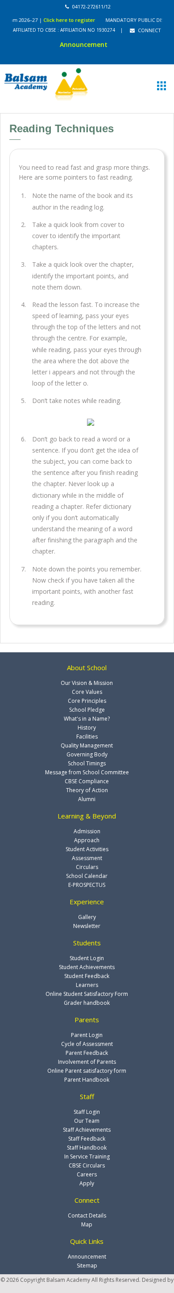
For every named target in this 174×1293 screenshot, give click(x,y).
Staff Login (87, 1112)
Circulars (87, 867)
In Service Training (87, 1156)
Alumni (86, 799)
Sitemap (87, 1265)
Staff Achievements (87, 1129)
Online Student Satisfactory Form (87, 994)
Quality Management (87, 745)
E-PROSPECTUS (86, 885)
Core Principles (87, 701)
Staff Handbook (87, 1147)
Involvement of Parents (87, 1062)
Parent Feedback (87, 1053)
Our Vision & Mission (87, 683)
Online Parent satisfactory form (86, 1071)
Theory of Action (87, 790)
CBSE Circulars (87, 1165)
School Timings (87, 763)
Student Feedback (86, 976)
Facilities (87, 736)
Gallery (87, 917)
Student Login (87, 958)
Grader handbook (87, 1003)
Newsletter (86, 926)
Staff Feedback (86, 1138)
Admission (87, 831)
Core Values (87, 692)
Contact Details (87, 1215)
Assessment (87, 858)
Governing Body (87, 754)
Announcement (87, 1256)
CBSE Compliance (87, 781)
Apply (86, 1183)
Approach (86, 840)
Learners (87, 985)
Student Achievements (87, 967)
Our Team (86, 1121)
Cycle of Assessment (87, 1044)
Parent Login (87, 1035)
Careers (87, 1174)
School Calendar (87, 876)
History (87, 727)
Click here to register (63, 20)
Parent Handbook (86, 1079)
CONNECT (149, 30)
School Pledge (87, 710)
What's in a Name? (87, 718)
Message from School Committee (87, 772)
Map (86, 1224)
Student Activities (87, 849)
